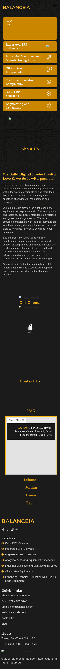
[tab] (31, 411)
